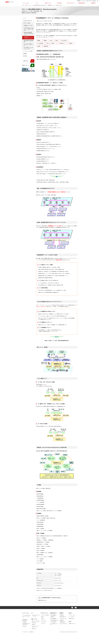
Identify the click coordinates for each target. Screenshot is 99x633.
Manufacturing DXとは (27, 20)
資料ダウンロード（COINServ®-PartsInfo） (44, 20)
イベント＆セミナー (72, 616)
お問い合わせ (94, 0)
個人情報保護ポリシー (32, 631)
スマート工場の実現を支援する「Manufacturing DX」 (38, 5)
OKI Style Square (63, 623)
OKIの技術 (59, 3)
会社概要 (61, 615)
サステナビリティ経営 (44, 615)
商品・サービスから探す (35, 621)
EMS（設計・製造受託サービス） (28, 44)
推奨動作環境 (46, 46)
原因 (51, 40)
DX (36, 3)
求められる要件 (63, 40)
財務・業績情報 (53, 615)
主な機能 (38, 46)
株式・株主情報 (53, 618)
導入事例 (25, 56)
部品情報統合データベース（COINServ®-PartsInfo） (28, 37)
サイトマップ (83, 0)
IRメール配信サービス (54, 623)
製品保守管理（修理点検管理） (28, 41)
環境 (42, 616)
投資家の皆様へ (82, 3)
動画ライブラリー (71, 623)
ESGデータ (43, 621)
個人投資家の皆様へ (54, 620)
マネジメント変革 (26, 23)
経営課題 (38, 40)
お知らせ (70, 613)
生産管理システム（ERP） (28, 25)
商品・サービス (48, 3)
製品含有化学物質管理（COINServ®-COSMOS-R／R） (28, 33)
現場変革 (25, 53)
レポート (42, 623)
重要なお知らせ (71, 618)
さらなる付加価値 (40, 43)
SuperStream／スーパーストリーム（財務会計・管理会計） (29, 29)
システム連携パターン (61, 43)
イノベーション (25, 3)
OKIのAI (24, 626)
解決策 (57, 40)
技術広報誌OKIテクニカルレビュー (26, 624)
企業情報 (93, 3)
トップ (24, 18)
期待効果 (70, 43)
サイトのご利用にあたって (25, 631)
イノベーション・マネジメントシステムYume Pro (26, 615)
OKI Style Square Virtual (35, 627)
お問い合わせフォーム (42, 600)
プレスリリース (71, 615)
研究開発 (24, 621)
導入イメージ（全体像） (51, 43)
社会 (42, 618)
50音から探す (34, 622)
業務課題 (45, 40)
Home (23, 5)
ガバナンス (43, 620)
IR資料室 (52, 616)
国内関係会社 (62, 621)
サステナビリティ (70, 3)
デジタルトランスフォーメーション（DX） (36, 615)
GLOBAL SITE (88, 0)
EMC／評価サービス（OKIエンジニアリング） (28, 48)
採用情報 (78, 0)
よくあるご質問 (53, 621)
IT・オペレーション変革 (27, 51)
